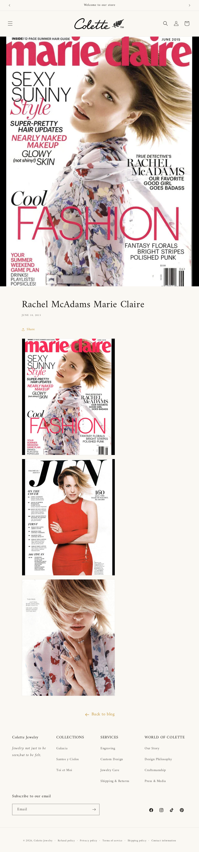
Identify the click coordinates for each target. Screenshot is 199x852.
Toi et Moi (64, 770)
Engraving (107, 748)
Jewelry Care (109, 770)
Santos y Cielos (67, 759)
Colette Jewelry (43, 840)
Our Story (152, 748)
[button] (10, 23)
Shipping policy (137, 841)
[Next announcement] (189, 5)
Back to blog (103, 714)
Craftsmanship (155, 770)
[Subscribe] (94, 809)
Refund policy (66, 841)
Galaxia (61, 748)
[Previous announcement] (9, 5)
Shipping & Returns (114, 781)
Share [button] (31, 329)
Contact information (163, 841)
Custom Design (111, 759)
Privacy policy (88, 841)
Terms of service (112, 841)
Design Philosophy (158, 759)
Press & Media (155, 781)
